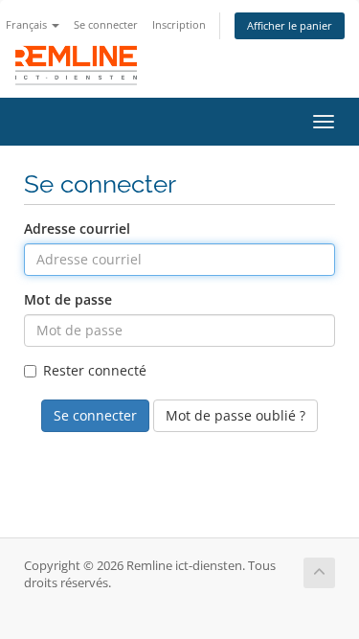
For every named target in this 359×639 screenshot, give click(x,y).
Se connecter (106, 24)
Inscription (179, 24)
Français (28, 24)
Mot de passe (68, 299)
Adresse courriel (77, 228)
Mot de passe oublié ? (235, 415)
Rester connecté (94, 370)
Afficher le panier (289, 25)
